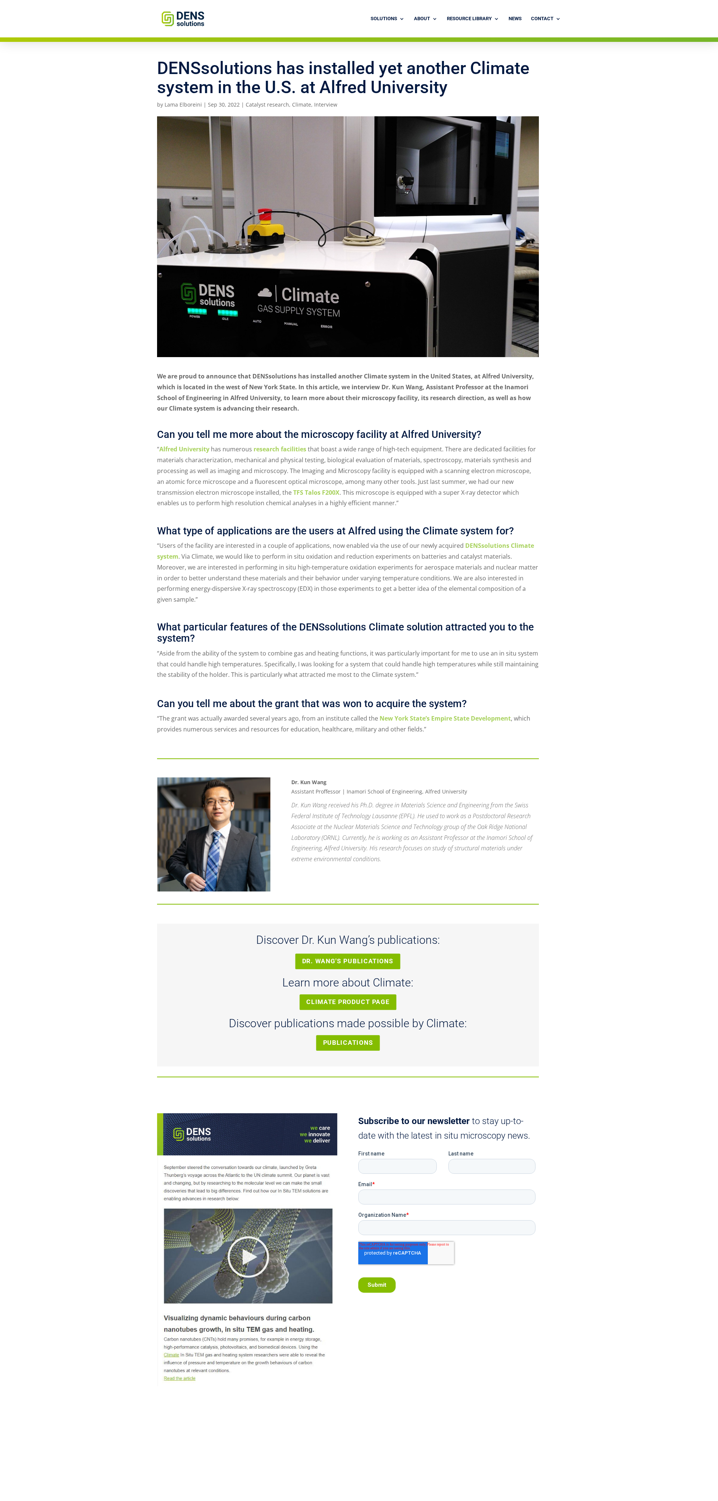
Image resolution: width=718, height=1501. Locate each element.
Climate (301, 104)
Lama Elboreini (183, 104)
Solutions (384, 18)
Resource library (469, 18)
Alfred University (184, 449)
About (422, 18)
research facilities (280, 449)
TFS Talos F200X (316, 492)
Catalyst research (267, 104)
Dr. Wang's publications (347, 961)
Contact (542, 18)
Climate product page (347, 1002)
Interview (325, 104)
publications (348, 1043)
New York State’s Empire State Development (445, 718)
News (515, 18)
